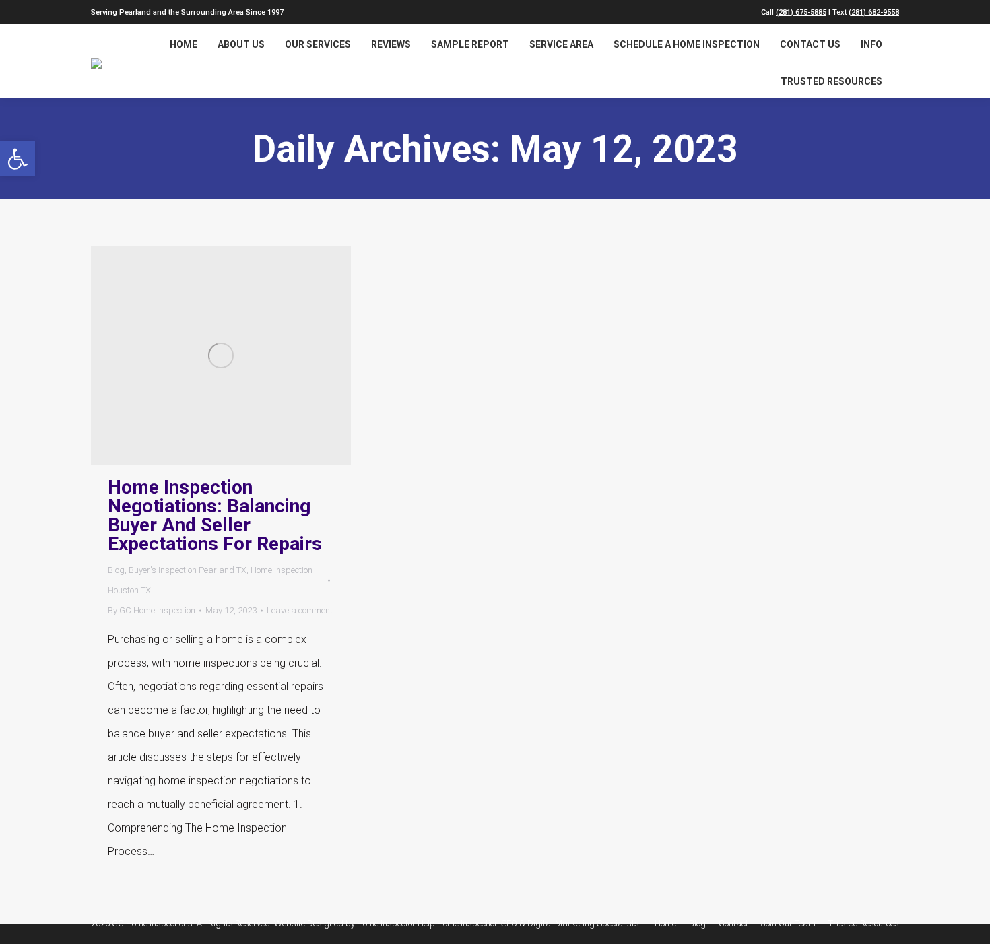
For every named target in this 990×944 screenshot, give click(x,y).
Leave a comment (300, 610)
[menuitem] (183, 44)
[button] (17, 158)
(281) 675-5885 (801, 12)
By (151, 610)
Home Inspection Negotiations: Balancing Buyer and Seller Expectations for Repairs (215, 515)
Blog (116, 570)
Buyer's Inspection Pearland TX (187, 570)
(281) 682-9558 (874, 12)
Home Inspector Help (396, 923)
